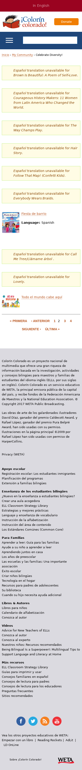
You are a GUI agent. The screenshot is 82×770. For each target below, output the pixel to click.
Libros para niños (14, 608)
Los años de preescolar (19, 557)
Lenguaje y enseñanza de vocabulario (30, 515)
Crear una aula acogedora (21, 501)
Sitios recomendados (17, 696)
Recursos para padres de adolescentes (30, 585)
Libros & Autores (16, 603)
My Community (22, 55)
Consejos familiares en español (25, 676)
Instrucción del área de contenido (26, 525)
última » (52, 329)
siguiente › (31, 329)
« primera (18, 321)
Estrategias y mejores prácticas (25, 510)
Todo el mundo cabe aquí (41, 297)
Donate (66, 21)
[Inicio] (24, 21)
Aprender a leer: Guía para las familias (30, 542)
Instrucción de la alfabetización (25, 520)
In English (41, 6)
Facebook (21, 721)
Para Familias (13, 537)
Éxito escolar (11, 571)
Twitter (33, 721)
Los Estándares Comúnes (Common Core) (32, 529)
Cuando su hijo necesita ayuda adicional (32, 595)
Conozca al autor (14, 617)
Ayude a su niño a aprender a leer (26, 547)
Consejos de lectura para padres (25, 681)
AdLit (69, 740)
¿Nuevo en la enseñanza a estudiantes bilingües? (38, 496)
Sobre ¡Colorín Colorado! (25, 759)
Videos (7, 625)
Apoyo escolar (13, 469)
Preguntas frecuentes (17, 691)
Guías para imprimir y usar (21, 672)
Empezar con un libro (17, 740)
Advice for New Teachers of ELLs (26, 630)
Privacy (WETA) (13, 454)
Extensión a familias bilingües (24, 483)
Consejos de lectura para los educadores (32, 686)
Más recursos (13, 662)
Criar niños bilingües (17, 576)
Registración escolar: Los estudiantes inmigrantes (38, 473)
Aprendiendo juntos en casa (22, 552)
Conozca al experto (16, 640)
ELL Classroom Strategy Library (25, 505)
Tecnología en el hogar (18, 580)
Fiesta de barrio (33, 214)
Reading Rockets (50, 740)
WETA (66, 760)
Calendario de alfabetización (23, 612)
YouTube (57, 721)
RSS (44, 721)
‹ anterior (40, 321)
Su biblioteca (11, 590)
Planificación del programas (22, 478)
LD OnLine (11, 745)
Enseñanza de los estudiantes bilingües (35, 491)
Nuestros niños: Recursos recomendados (32, 644)
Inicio (5, 55)
